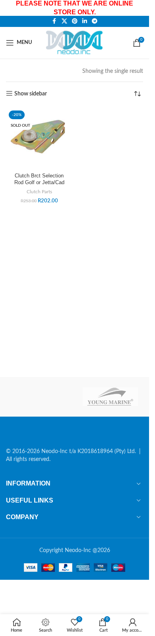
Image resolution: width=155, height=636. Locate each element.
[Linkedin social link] (84, 21)
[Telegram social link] (94, 21)
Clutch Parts (39, 191)
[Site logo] (75, 42)
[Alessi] (39, 397)
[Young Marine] (110, 397)
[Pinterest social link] (75, 21)
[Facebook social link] (54, 21)
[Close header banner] (139, 8)
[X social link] (64, 21)
